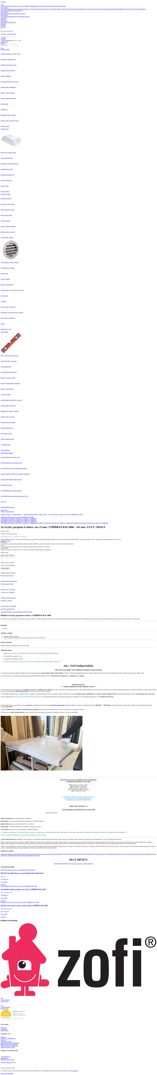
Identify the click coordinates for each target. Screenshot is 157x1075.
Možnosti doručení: (6, 541)
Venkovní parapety (17, 514)
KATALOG (4, 18)
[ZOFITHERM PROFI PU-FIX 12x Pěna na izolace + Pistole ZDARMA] (78, 863)
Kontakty (3, 13)
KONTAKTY (4, 12)
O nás (2, 4)
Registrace (3, 25)
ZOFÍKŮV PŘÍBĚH (29, 6)
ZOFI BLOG (4, 21)
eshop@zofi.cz (4, 1058)
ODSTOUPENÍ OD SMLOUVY (14, 10)
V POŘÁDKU (10, 1073)
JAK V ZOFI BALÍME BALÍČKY (35, 9)
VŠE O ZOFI (4, 6)
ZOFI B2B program (6, 16)
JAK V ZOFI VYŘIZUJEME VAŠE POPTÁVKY (58, 9)
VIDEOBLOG (5, 1030)
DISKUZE (3, 19)
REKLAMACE (76, 9)
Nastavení (3, 1073)
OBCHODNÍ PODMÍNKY (117, 9)
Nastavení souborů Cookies (8, 1047)
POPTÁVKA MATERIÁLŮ (8, 22)
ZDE (44, 835)
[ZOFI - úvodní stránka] (7, 511)
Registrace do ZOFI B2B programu (20, 16)
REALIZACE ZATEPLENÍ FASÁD (44, 6)
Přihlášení (3, 24)
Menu (2, 48)
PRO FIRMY (4, 15)
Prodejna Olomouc (10, 13)
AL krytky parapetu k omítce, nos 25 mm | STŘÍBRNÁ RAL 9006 (65, 514)
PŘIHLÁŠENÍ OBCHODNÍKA (9, 1044)
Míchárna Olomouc (20, 13)
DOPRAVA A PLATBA (86, 9)
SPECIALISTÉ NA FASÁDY (16, 6)
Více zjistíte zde (74, 1070)
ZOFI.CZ (3, 1040)
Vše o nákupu (4, 7)
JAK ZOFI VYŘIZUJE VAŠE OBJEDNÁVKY (13, 9)
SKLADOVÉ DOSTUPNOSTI (101, 9)
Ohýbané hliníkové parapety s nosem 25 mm (35, 514)
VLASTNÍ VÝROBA (60, 6)
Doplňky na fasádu (5, 514)
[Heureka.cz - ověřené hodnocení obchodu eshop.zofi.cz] (14, 1019)
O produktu (4, 612)
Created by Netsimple (6, 1062)
